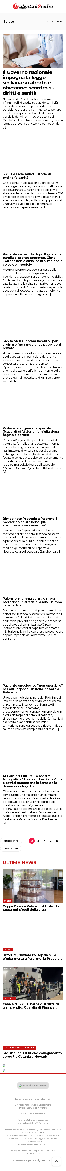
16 (57, 840)
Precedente (11, 841)
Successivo (11, 848)
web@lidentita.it (36, 1113)
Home (47, 21)
